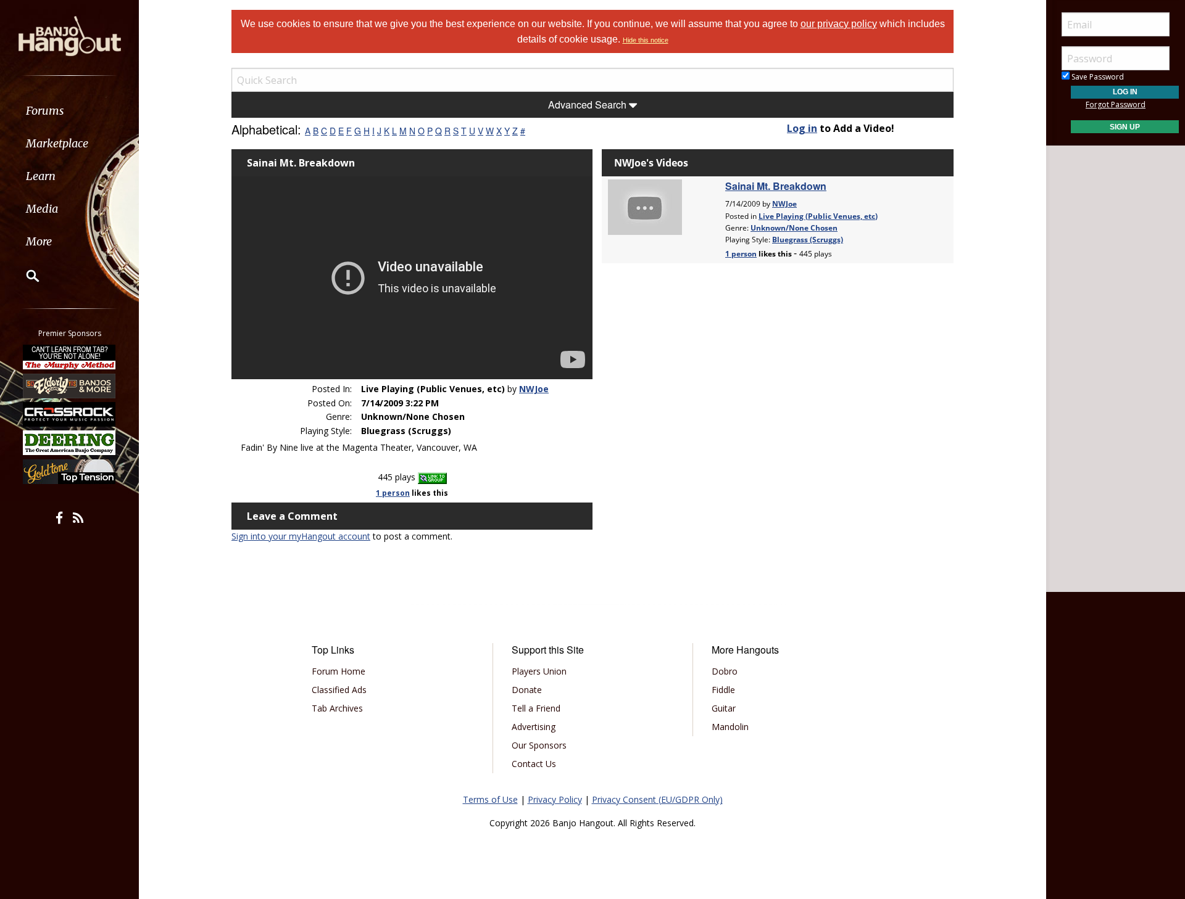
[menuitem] (69, 110)
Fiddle (723, 690)
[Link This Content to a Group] (432, 477)
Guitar (724, 708)
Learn (41, 176)
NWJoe (534, 389)
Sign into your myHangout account (300, 536)
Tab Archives (337, 708)
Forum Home (338, 671)
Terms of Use (490, 799)
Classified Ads (339, 690)
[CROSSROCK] (70, 414)
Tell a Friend (536, 708)
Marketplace (57, 143)
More (39, 241)
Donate (527, 690)
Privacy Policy (555, 799)
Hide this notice (645, 40)
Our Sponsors (539, 745)
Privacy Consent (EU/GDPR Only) (657, 799)
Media (42, 209)
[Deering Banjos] (70, 443)
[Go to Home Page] (70, 35)
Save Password (1097, 77)
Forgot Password (1116, 104)
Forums (45, 111)
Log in (802, 128)
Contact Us (534, 764)
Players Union (539, 671)
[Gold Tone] (70, 472)
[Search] (24, 275)
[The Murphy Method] (70, 357)
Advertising (533, 727)
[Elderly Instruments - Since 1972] (70, 385)
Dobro (725, 671)
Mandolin (730, 727)
